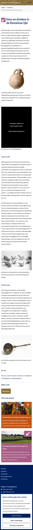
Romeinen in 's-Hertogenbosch (12, 378)
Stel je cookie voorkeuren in (16, 131)
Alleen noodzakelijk (16, 520)
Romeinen (6, 391)
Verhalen (3, 468)
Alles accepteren (16, 515)
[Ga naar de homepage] (9, 2)
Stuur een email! (8, 489)
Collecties (4, 471)
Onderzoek (4, 474)
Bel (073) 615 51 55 (8, 492)
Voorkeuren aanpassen (16, 525)
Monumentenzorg (6, 476)
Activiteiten (4, 479)
